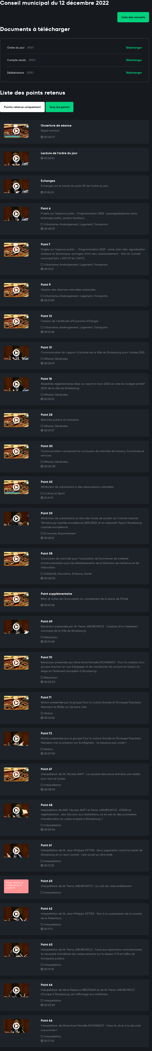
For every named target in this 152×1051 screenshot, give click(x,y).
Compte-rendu (16, 60)
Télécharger (134, 48)
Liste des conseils (133, 17)
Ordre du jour (16, 48)
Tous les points (59, 107)
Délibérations (15, 73)
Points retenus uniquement (22, 107)
